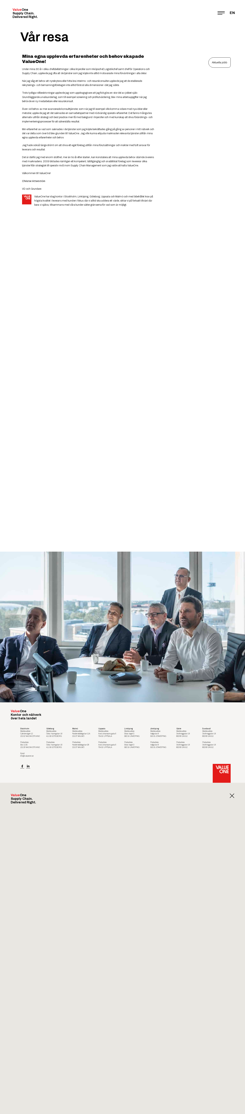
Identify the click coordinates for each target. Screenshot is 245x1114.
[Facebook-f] (22, 766)
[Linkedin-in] (28, 766)
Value (25, 13)
